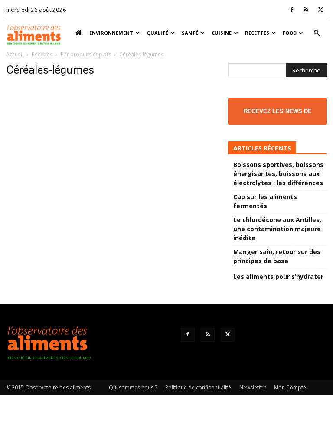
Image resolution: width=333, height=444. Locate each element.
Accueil (14, 54)
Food (290, 32)
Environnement (111, 32)
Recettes (257, 32)
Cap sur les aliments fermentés (265, 201)
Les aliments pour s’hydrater (278, 276)
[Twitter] (320, 9)
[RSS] (306, 9)
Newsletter (252, 387)
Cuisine (222, 32)
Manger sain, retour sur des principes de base (276, 256)
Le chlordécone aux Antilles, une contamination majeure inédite (277, 228)
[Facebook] (291, 9)
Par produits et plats (86, 54)
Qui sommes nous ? (133, 387)
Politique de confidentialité (198, 387)
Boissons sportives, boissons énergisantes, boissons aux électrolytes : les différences (278, 173)
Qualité (157, 32)
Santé (190, 32)
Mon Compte (290, 387)
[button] (316, 33)
